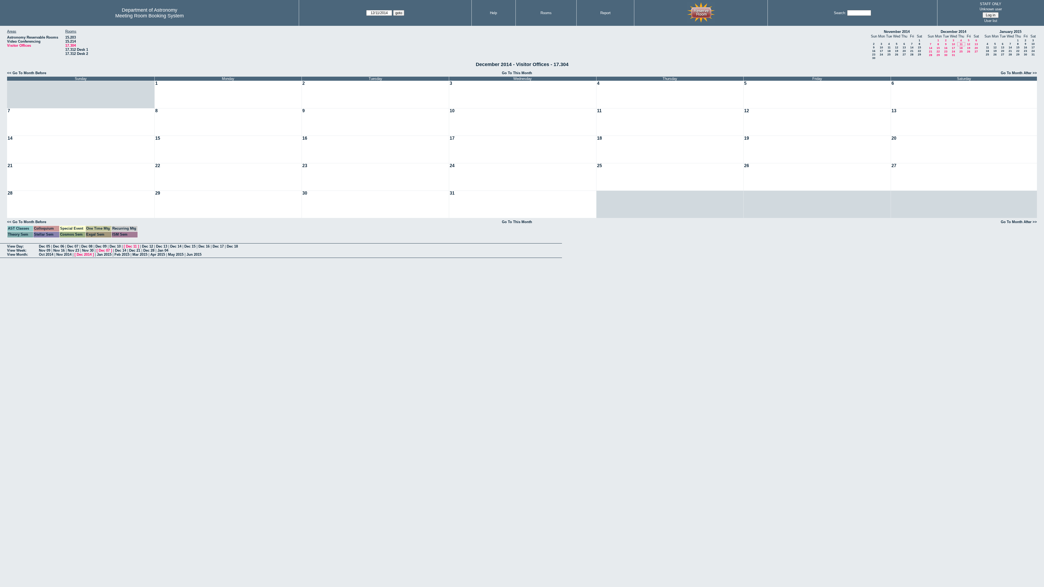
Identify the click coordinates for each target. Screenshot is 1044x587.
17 (881, 50)
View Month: (17, 254)
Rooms (546, 13)
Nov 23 (73, 250)
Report (605, 13)
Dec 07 (72, 246)
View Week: (16, 250)
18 (889, 50)
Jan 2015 (104, 254)
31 (953, 55)
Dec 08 (86, 246)
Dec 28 (148, 250)
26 (896, 54)
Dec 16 (204, 246)
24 (881, 54)
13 (904, 47)
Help (493, 13)
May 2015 (176, 254)
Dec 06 (58, 246)
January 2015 (1010, 32)
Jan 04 (162, 250)
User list (990, 21)
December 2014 (953, 32)
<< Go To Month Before (26, 73)
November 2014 (897, 32)
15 (919, 47)
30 (873, 58)
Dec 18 (232, 246)
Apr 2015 (157, 254)
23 (873, 54)
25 (889, 54)
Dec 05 (44, 246)
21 (911, 50)
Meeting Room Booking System (149, 15)
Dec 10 (115, 246)
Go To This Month (517, 73)
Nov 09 (44, 250)
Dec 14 (175, 246)
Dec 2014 (84, 254)
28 (911, 54)
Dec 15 (189, 246)
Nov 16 (59, 250)
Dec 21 (134, 250)
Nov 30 (88, 250)
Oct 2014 (46, 254)
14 (911, 47)
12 (896, 47)
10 (881, 47)
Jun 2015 (194, 254)
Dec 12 (147, 246)
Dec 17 (218, 246)
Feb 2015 (121, 254)
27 (904, 54)
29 (919, 54)
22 (919, 50)
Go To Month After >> (1019, 73)
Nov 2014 (64, 254)
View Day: (15, 246)
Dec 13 (161, 246)
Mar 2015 (139, 254)
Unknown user (991, 9)
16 (873, 50)
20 (904, 50)
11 (889, 47)
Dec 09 (101, 246)
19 (896, 50)
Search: (840, 13)
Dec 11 (131, 246)
